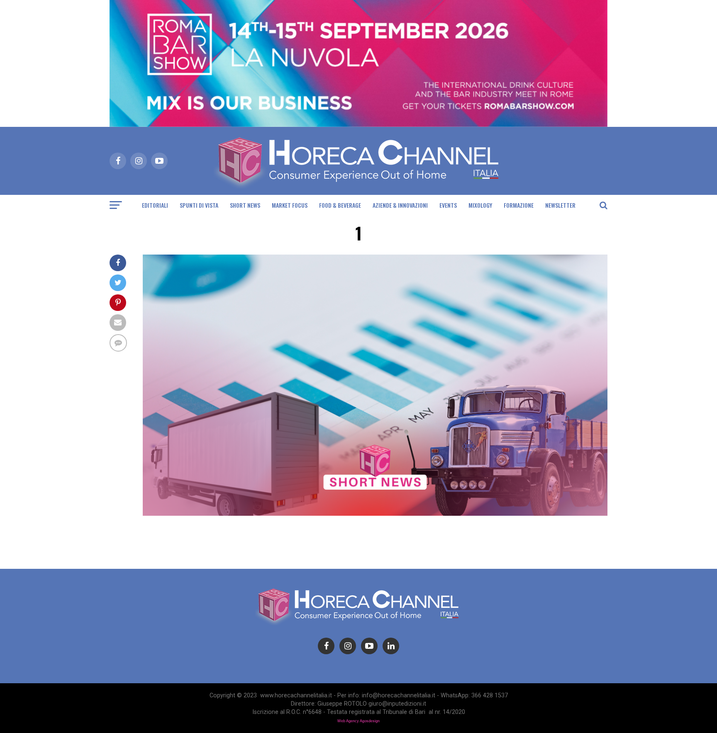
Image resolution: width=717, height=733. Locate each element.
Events (448, 205)
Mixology (480, 205)
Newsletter (560, 205)
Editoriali (155, 205)
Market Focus (289, 205)
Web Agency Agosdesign (358, 721)
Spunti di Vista (199, 205)
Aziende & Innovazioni (400, 205)
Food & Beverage (340, 205)
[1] (375, 513)
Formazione (519, 205)
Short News (245, 205)
